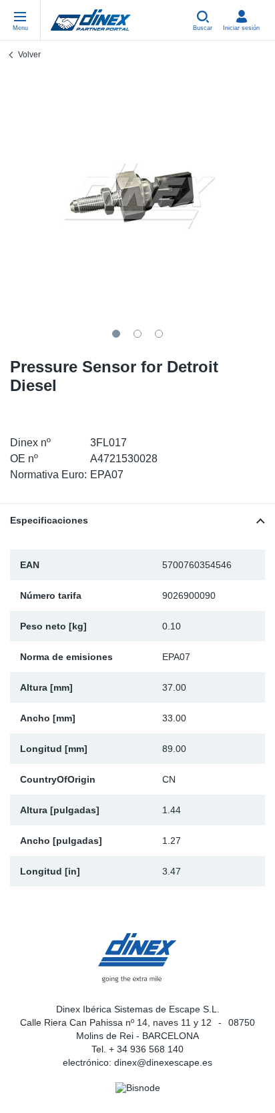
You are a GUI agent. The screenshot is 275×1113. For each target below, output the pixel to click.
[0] (137, 196)
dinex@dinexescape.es (163, 1062)
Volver (29, 54)
